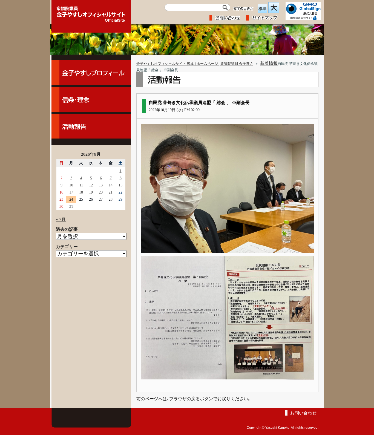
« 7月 (61, 219)
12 (91, 185)
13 (101, 185)
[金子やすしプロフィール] (91, 72)
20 (101, 192)
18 (81, 192)
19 (91, 192)
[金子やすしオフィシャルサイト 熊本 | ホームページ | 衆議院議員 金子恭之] (91, 12)
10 (71, 185)
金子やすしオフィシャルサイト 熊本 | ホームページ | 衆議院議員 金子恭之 (194, 64)
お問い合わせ (303, 413)
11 (81, 185)
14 (111, 185)
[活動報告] (91, 126)
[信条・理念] (91, 99)
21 (111, 192)
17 (71, 192)
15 (120, 185)
